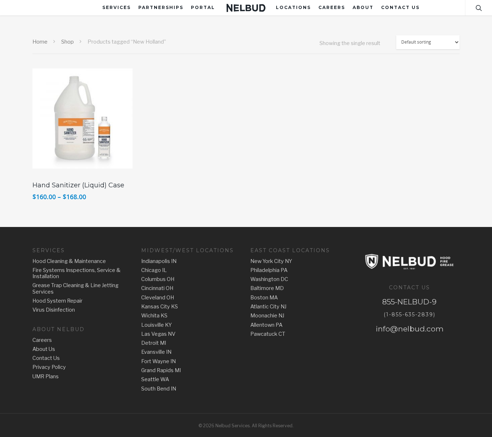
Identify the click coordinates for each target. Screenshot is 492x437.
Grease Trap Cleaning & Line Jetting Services (75, 288)
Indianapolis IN (158, 261)
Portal (203, 7)
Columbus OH (157, 279)
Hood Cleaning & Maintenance (69, 261)
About (363, 7)
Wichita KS (154, 316)
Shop (67, 42)
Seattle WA (155, 379)
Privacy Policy (49, 367)
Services (116, 7)
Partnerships (160, 7)
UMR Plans (45, 377)
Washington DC (269, 279)
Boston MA (264, 298)
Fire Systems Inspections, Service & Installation (76, 273)
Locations (293, 7)
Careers (331, 7)
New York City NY (271, 261)
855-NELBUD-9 (409, 301)
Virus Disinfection (53, 310)
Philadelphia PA (268, 270)
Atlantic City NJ (268, 307)
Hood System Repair (57, 301)
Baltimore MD (267, 288)
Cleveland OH (157, 298)
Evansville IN (156, 352)
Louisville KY (156, 325)
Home (40, 42)
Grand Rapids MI (161, 370)
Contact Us (400, 7)
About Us (43, 349)
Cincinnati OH (157, 288)
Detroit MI (153, 343)
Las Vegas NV (158, 334)
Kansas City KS (159, 307)
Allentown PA (266, 325)
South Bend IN (158, 389)
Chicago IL (154, 270)
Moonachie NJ (267, 316)
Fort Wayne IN (158, 361)
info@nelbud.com (409, 328)
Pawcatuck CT (267, 334)
